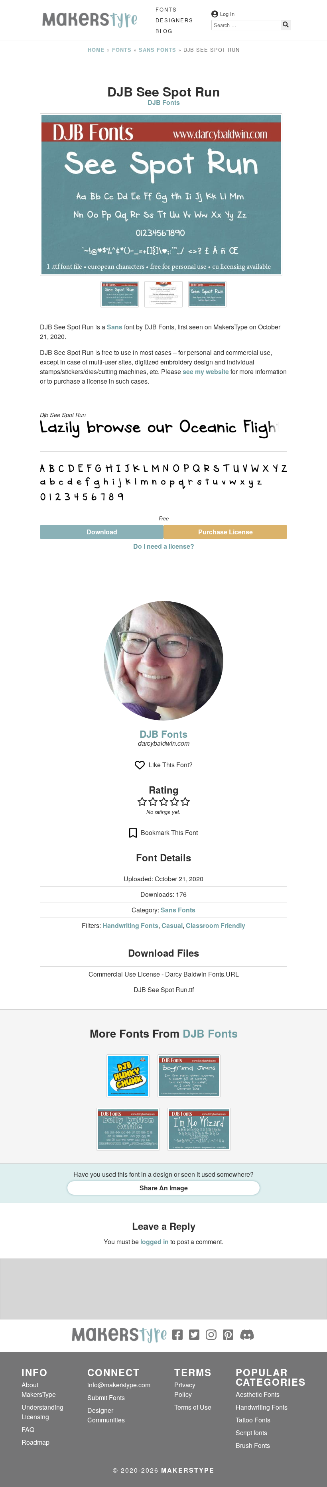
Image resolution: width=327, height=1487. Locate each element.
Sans (114, 326)
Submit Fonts (106, 1397)
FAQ (28, 1429)
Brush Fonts (253, 1445)
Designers (174, 20)
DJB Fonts (164, 102)
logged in (154, 1241)
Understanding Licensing (42, 1411)
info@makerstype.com (118, 1384)
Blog (164, 31)
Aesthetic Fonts (258, 1394)
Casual (172, 925)
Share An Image (164, 1187)
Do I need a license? (163, 546)
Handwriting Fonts (130, 925)
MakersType (188, 1470)
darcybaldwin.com (163, 743)
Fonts (166, 9)
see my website (206, 371)
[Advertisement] (163, 69)
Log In (227, 14)
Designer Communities (106, 1415)
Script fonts (251, 1432)
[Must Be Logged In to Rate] (163, 801)
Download (102, 531)
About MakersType (39, 1389)
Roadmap (35, 1442)
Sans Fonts (157, 49)
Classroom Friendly (215, 925)
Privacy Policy (184, 1389)
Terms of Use (192, 1407)
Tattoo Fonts (253, 1419)
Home (96, 49)
